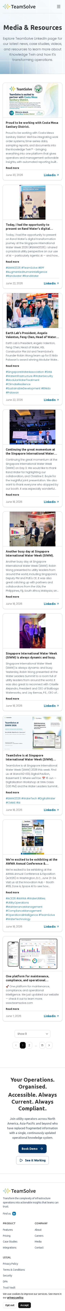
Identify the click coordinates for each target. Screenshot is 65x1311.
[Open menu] (58, 6)
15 (42, 1045)
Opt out (9, 1305)
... (36, 1045)
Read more (12, 167)
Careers (39, 1235)
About (38, 1229)
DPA (5, 1281)
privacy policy (15, 1297)
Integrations (9, 1247)
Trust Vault (9, 1287)
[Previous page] (16, 1045)
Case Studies (10, 1241)
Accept (24, 1305)
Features (8, 1229)
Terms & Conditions (14, 1269)
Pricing (6, 1235)
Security (7, 1275)
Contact (39, 1247)
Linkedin (50, 175)
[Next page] (49, 1045)
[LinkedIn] (14, 1213)
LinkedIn (40, 38)
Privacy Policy (10, 1263)
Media (38, 1241)
